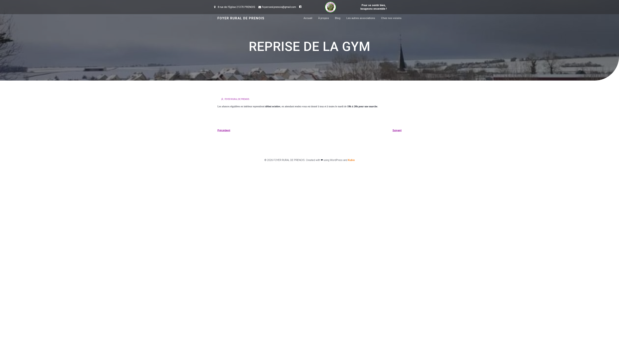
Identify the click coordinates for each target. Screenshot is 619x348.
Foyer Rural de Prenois (237, 99)
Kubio (351, 160)
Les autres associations (360, 18)
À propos (323, 18)
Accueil (308, 18)
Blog (337, 18)
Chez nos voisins (391, 18)
